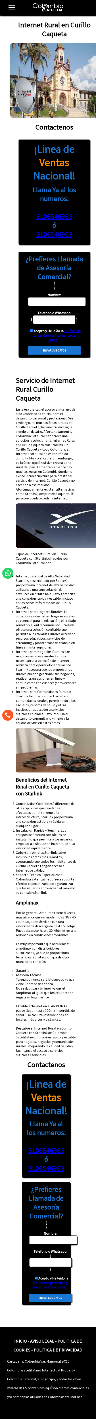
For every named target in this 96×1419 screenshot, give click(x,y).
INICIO (20, 1341)
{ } (50, 1260)
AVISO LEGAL (42, 1341)
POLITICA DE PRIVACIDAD (58, 1350)
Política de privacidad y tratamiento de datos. (57, 335)
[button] (10, 10)
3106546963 (54, 216)
